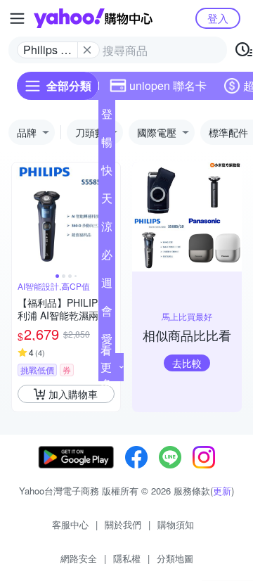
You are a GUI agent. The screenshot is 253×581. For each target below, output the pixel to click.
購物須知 (175, 524)
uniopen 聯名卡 (168, 85)
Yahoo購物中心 (93, 18)
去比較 (187, 363)
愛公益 (106, 342)
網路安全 (78, 558)
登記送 (106, 117)
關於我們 (123, 524)
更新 (222, 490)
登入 (217, 18)
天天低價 (106, 201)
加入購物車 (73, 394)
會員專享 (106, 313)
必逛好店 (106, 257)
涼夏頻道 (106, 229)
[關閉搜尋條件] (87, 50)
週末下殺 (106, 285)
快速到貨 (106, 173)
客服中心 (70, 524)
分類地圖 (175, 558)
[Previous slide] (21, 216)
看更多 (106, 367)
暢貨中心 (106, 145)
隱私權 (127, 558)
